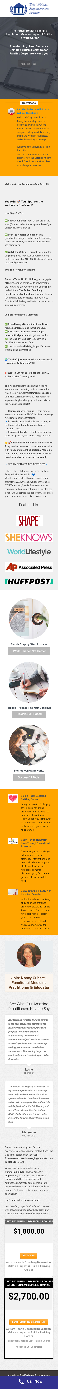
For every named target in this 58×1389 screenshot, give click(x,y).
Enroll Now (28, 1255)
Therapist (29, 1072)
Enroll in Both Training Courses (28, 1322)
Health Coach (29, 1135)
